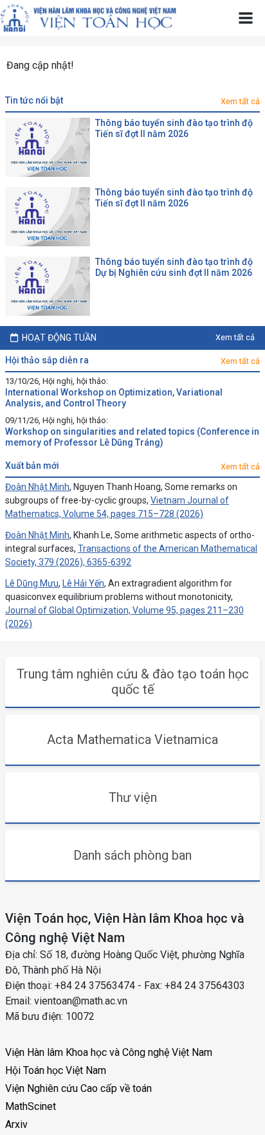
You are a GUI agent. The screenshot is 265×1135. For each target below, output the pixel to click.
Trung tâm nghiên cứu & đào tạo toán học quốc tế (133, 681)
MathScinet (30, 1106)
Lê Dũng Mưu (32, 583)
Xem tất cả (240, 101)
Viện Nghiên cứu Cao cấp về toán (78, 1088)
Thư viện (133, 797)
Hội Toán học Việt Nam (55, 1070)
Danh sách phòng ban (132, 855)
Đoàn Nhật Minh (37, 487)
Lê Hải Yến (83, 583)
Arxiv (16, 1124)
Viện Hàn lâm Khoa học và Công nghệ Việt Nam (108, 1052)
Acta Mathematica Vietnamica (132, 739)
